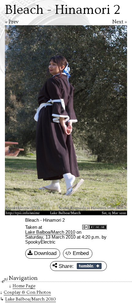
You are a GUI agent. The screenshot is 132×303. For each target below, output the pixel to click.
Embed (80, 253)
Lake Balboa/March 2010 (50, 232)
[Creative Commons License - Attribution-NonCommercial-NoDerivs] (94, 227)
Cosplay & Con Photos (27, 292)
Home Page (24, 286)
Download (44, 253)
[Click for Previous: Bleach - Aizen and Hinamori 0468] (34, 120)
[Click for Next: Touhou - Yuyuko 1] (97, 120)
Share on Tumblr (89, 266)
